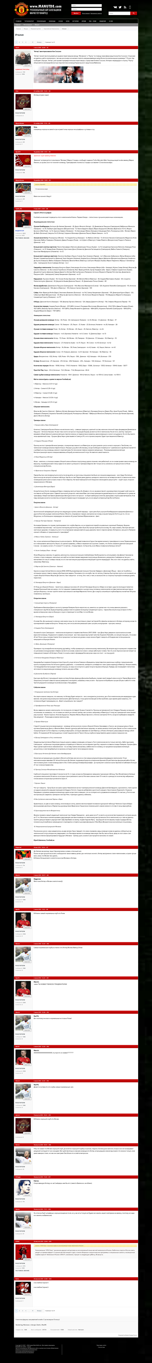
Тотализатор (29, 21)
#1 (47, 47)
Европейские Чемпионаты (51, 28)
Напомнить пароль (96, 13)
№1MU (17, 1241)
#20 (50, 1279)
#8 (47, 875)
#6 (47, 208)
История (75, 21)
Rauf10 (17, 909)
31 (32, 42)
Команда (52, 21)
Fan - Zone (92, 21)
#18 (49, 1209)
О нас (111, 21)
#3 (49, 123)
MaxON (44, 1325)
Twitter (120, 7)
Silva (17, 91)
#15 (50, 1115)
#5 (50, 180)
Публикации (41, 21)
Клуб (67, 21)
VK (115, 7)
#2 (49, 91)
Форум (37, 25)
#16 (50, 1144)
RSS (125, 7)
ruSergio (33, 1325)
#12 (48, 1012)
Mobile (130, 7)
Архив (84, 21)
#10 (48, 943)
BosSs (17, 1279)
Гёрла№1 (18, 151)
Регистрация (86, 13)
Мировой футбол (36, 28)
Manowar (26, 1325)
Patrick (18, 1144)
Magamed (18, 847)
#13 (48, 1046)
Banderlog (19, 1325)
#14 (48, 1081)
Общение (102, 21)
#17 (50, 1177)
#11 (48, 978)
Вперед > (39, 42)
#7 (47, 847)
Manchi (18, 875)
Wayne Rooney (20, 123)
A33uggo (18, 1177)
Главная (18, 21)
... (29, 42)
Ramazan (81, 1329)
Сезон (61, 21)
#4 (49, 151)
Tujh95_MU (19, 208)
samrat (18, 1115)
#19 (50, 1241)
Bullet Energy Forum (131, 1335)
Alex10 (17, 47)
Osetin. (39, 1325)
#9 (47, 909)
